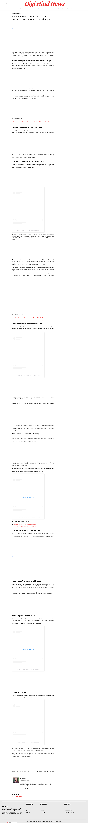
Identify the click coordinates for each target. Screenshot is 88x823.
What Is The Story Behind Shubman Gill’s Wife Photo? (24, 526)
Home (13, 11)
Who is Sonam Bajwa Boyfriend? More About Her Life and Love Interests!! (28, 124)
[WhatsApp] (21, 24)
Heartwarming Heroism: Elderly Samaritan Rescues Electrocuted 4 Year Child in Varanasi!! (44, 772)
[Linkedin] (26, 788)
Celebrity (22, 11)
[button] (4, 4)
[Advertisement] (33, 79)
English (9, 822)
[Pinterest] (19, 24)
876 (53, 21)
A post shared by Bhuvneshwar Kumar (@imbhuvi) (28, 375)
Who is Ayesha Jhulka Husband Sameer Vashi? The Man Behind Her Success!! (29, 317)
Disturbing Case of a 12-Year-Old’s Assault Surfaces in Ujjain (20, 772)
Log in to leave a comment (17, 796)
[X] (16, 24)
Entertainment (17, 11)
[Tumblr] (28, 788)
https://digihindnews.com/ (24, 780)
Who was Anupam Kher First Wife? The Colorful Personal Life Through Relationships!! (31, 320)
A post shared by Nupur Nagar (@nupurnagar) (28, 230)
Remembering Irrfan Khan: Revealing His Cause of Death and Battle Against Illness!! (31, 121)
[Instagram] (24, 788)
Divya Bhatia (15, 21)
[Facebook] (13, 24)
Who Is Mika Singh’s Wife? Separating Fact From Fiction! (25, 524)
